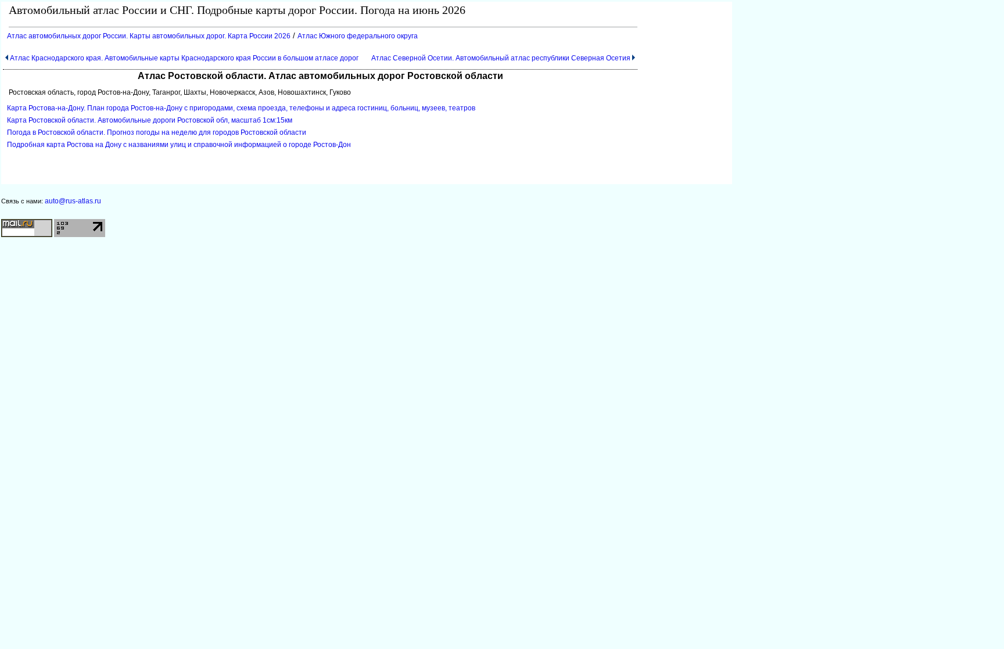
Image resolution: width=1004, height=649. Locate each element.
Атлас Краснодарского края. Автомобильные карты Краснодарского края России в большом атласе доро (184, 58)
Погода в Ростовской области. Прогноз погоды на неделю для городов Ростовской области (156, 132)
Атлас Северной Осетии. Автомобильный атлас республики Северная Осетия (500, 58)
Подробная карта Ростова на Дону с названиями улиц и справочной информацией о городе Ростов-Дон (179, 145)
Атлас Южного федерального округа (357, 36)
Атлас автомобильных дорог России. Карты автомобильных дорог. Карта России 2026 (149, 36)
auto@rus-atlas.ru (73, 201)
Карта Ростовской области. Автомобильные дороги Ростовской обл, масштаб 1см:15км (149, 120)
